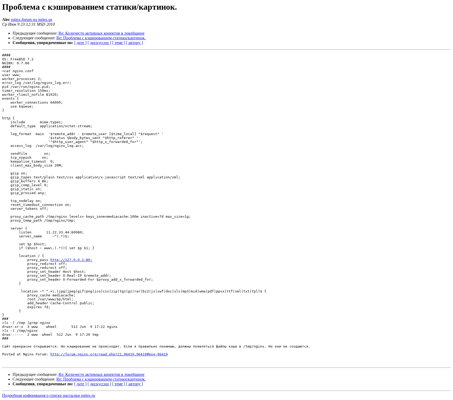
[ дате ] (80, 42)
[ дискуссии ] (99, 42)
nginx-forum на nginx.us (31, 19)
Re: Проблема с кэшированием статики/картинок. (101, 38)
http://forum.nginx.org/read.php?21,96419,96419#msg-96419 (109, 354)
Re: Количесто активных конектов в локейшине (101, 33)
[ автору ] (134, 42)
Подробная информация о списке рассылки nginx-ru (48, 395)
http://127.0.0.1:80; (71, 260)
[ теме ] (118, 42)
